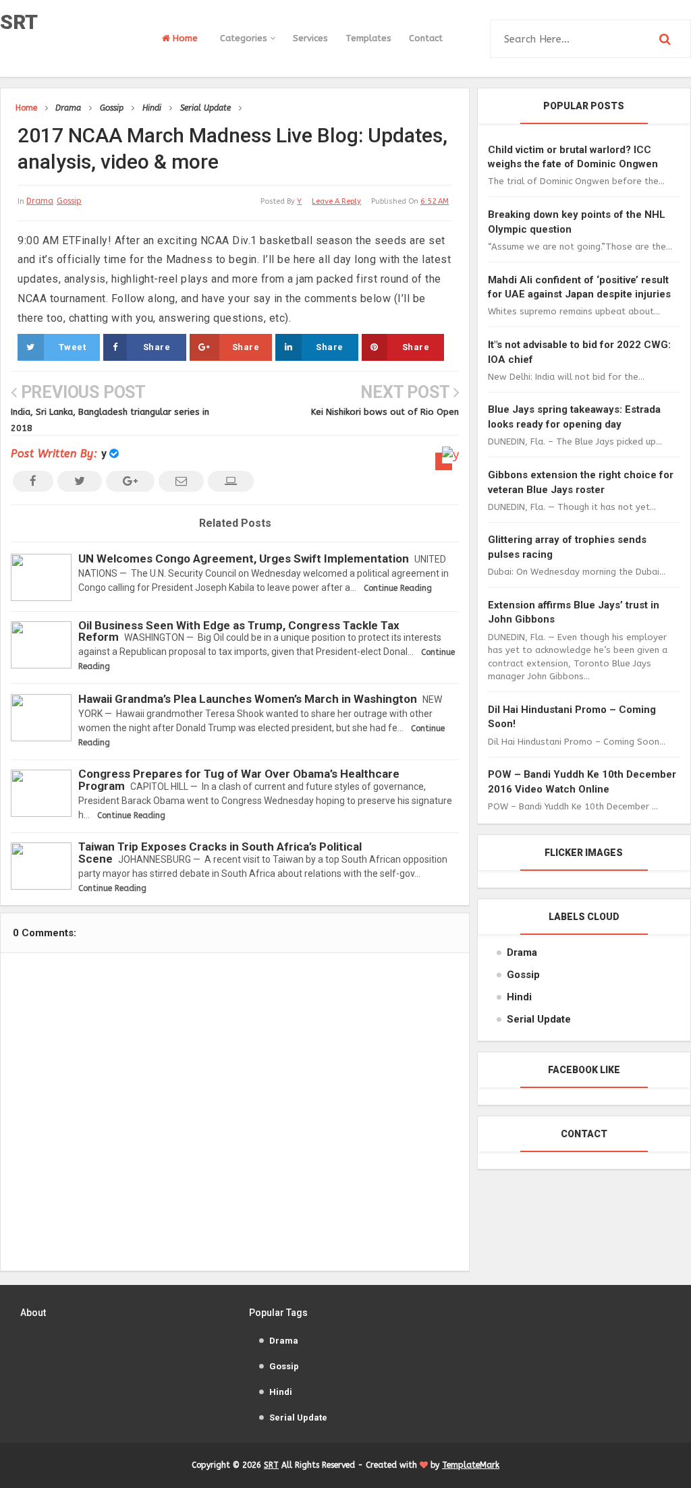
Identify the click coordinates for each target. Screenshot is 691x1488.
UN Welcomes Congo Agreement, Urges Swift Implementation (243, 558)
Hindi (519, 997)
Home (184, 38)
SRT (19, 22)
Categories (245, 38)
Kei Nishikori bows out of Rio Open (385, 412)
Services (310, 38)
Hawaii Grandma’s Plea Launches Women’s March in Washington (247, 699)
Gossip (69, 201)
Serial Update (539, 1019)
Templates (368, 38)
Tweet (72, 347)
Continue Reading (398, 588)
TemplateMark (470, 1465)
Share (157, 347)
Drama (39, 201)
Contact (426, 38)
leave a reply (336, 201)
